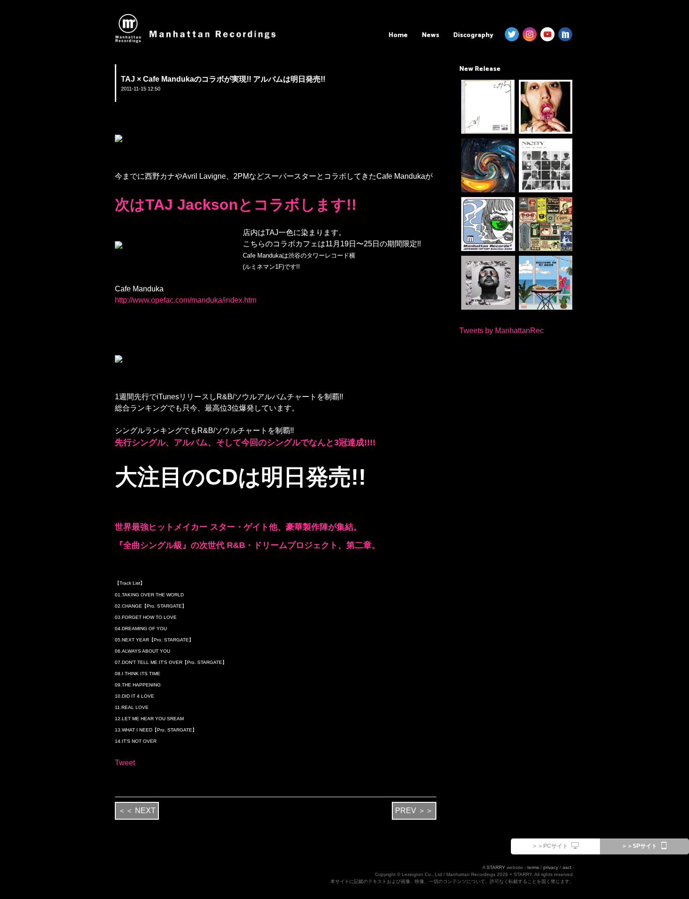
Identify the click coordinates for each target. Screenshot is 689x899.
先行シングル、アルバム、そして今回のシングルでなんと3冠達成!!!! (245, 442)
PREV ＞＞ (414, 811)
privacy (550, 867)
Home (398, 35)
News (430, 35)
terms (533, 867)
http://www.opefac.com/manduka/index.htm (185, 300)
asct (566, 867)
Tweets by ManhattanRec (501, 331)
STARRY (496, 867)
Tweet (125, 763)
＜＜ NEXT (137, 811)
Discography (473, 35)
